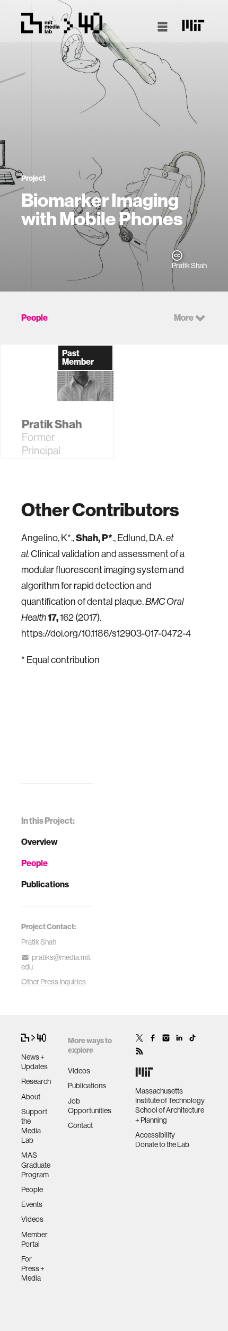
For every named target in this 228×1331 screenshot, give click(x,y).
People (34, 863)
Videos (32, 1219)
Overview (39, 842)
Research (36, 1081)
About (30, 1096)
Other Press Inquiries (53, 981)
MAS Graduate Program (35, 1164)
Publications (45, 884)
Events (31, 1204)
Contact (80, 1125)
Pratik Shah (38, 942)
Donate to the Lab (162, 1144)
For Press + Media (33, 1268)
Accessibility (155, 1135)
